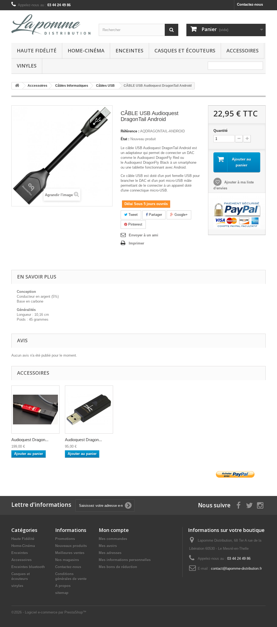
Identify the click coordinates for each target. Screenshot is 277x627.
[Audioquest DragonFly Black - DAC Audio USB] (89, 409)
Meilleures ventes (69, 553)
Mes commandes (113, 539)
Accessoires (242, 50)
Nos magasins (67, 560)
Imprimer (136, 243)
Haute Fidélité (37, 50)
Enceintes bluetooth (28, 567)
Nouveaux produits (71, 546)
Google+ (180, 215)
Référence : (130, 131)
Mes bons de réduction (118, 567)
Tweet (132, 215)
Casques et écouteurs (184, 50)
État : (125, 139)
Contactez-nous (250, 4)
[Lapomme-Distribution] (51, 24)
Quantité (220, 131)
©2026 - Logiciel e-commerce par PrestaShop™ (48, 612)
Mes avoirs (108, 546)
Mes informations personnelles (125, 560)
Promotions (65, 539)
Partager (155, 215)
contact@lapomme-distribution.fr (236, 568)
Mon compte (114, 530)
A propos (63, 586)
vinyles (27, 65)
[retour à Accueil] (17, 85)
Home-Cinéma (86, 50)
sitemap (61, 593)
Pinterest (134, 224)
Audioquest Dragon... (29, 439)
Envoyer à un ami (143, 235)
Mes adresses (110, 553)
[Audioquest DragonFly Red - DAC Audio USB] (35, 409)
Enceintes (129, 50)
